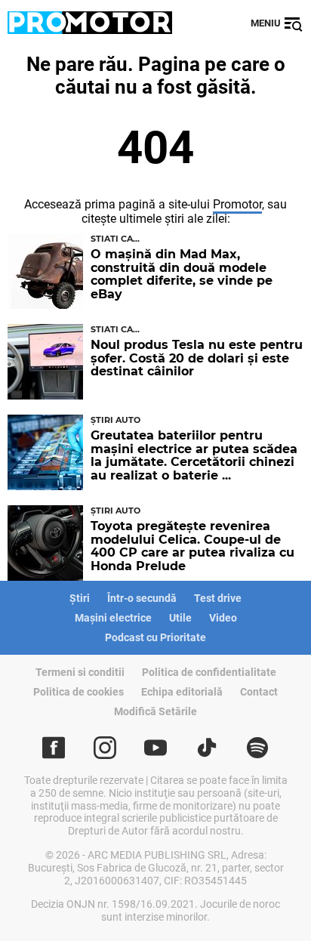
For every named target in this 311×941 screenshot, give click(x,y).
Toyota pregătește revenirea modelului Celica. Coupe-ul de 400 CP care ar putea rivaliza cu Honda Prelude (192, 546)
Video (223, 618)
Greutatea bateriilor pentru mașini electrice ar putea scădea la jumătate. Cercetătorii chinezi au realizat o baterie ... (194, 455)
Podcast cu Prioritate (155, 637)
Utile (180, 618)
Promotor (237, 204)
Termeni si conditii (80, 672)
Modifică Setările (155, 711)
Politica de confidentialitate (209, 672)
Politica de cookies (78, 692)
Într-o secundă (142, 598)
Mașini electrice (113, 618)
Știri (79, 598)
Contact (259, 692)
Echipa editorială (182, 692)
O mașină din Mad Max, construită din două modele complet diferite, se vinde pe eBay (182, 274)
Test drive (218, 598)
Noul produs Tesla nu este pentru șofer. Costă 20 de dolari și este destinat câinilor (197, 358)
